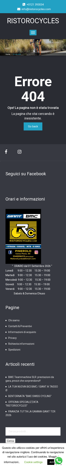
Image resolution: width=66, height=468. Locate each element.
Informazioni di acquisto (22, 332)
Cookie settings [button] (33, 462)
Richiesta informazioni (21, 343)
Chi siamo (14, 320)
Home (8, 54)
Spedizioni (14, 349)
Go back (33, 126)
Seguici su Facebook (26, 173)
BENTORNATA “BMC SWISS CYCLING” (30, 396)
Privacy (12, 337)
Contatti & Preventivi (20, 326)
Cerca (10, 441)
